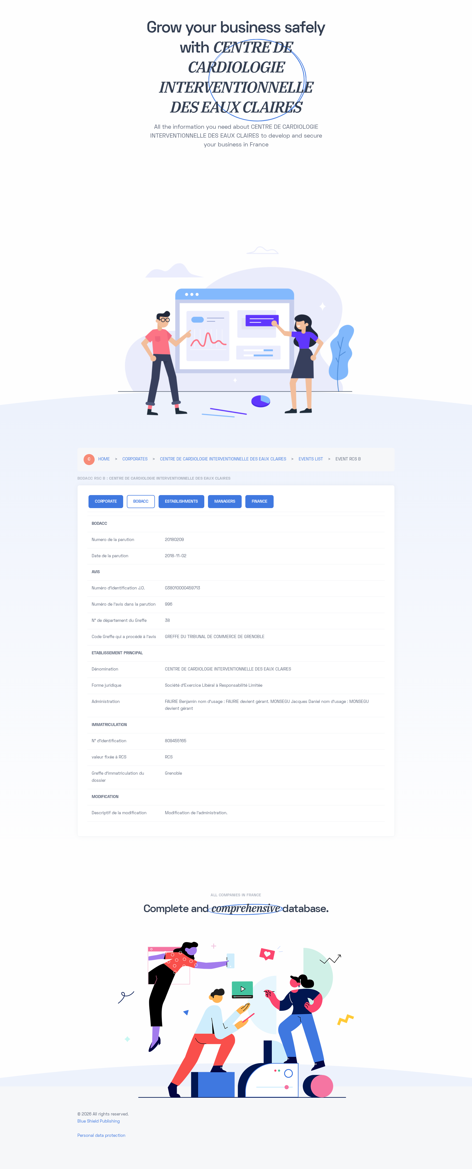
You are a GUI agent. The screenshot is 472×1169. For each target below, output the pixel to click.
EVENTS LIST (311, 459)
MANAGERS (224, 502)
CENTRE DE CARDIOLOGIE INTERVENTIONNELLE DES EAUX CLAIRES (223, 459)
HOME (104, 459)
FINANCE (259, 502)
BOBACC (140, 502)
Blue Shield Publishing (98, 1122)
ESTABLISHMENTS (181, 502)
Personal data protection (101, 1136)
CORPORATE (106, 502)
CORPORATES (135, 459)
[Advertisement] (236, 194)
